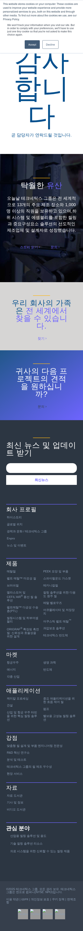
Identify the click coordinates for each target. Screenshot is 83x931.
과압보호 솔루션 (54, 628)
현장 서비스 (15, 773)
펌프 (46, 709)
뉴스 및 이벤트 (16, 545)
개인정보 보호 (40, 899)
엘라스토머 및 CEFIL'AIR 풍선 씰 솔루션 (22, 596)
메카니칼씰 (50, 585)
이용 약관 (12, 899)
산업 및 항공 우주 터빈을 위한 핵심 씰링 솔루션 (22, 716)
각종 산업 (13, 676)
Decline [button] (50, 44)
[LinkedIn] (48, 914)
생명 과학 (49, 662)
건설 (10, 705)
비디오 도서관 (16, 809)
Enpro (11, 538)
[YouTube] (60, 914)
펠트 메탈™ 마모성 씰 (21, 578)
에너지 (11, 669)
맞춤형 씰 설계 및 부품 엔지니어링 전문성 (35, 745)
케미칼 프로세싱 (18, 698)
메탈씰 (11, 571)
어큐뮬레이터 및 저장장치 (59, 611)
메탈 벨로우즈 (52, 603)
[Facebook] (23, 914)
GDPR (24, 899)
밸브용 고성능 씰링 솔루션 (59, 717)
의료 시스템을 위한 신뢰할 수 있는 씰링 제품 (40, 851)
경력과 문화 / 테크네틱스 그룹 (27, 531)
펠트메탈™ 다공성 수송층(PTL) (22, 609)
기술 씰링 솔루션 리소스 (26, 843)
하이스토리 (14, 517)
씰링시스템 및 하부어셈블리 (22, 619)
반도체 (47, 669)
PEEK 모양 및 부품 (55, 571)
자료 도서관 (15, 795)
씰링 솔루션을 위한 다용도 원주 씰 (59, 594)
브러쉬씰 (13, 585)
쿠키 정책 (58, 899)
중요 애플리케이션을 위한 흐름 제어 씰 (59, 700)
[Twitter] (35, 914)
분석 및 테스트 (16, 759)
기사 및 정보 (15, 802)
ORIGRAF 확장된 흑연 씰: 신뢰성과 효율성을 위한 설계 (23, 632)
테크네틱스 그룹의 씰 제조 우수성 (29, 766)
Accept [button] (32, 44)
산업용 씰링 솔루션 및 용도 (28, 836)
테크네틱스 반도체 (55, 635)
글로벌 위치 (15, 524)
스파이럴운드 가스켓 (57, 578)
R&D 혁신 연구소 (18, 752)
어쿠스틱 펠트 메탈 (57, 621)
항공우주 (13, 662)
